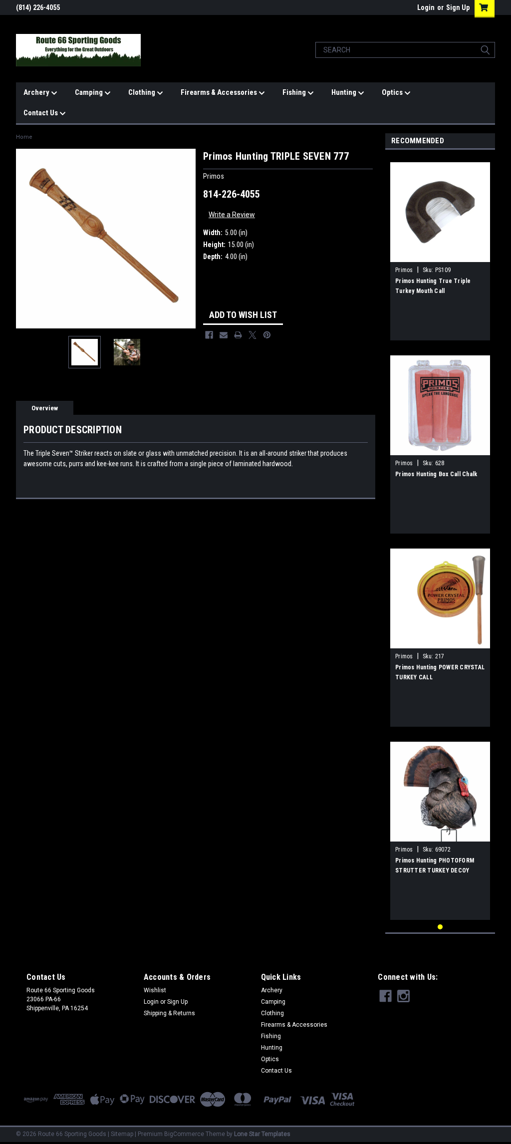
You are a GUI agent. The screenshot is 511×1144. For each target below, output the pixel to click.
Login (426, 7)
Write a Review (232, 215)
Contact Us (41, 112)
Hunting (344, 92)
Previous (26, 238)
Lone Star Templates (262, 1134)
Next (186, 238)
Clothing (142, 92)
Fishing (294, 92)
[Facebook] (209, 335)
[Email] (224, 335)
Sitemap (122, 1134)
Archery (37, 92)
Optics (393, 92)
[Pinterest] (267, 335)
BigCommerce (184, 1134)
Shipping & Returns (169, 1013)
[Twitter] (252, 335)
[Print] (238, 335)
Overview (44, 408)
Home (24, 137)
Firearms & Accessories (219, 92)
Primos (404, 270)
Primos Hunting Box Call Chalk (436, 474)
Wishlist (155, 990)
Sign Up (458, 7)
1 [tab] (440, 927)
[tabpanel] (440, 247)
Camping (89, 92)
